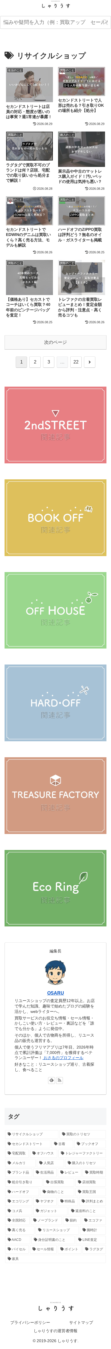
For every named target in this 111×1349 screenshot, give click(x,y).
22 (76, 362)
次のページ (55, 342)
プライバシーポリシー (30, 1322)
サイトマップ (81, 1322)
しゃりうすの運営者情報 (55, 1330)
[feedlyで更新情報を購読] (51, 1080)
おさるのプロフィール (62, 1057)
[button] (105, 22)
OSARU (55, 993)
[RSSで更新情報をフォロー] (59, 1080)
